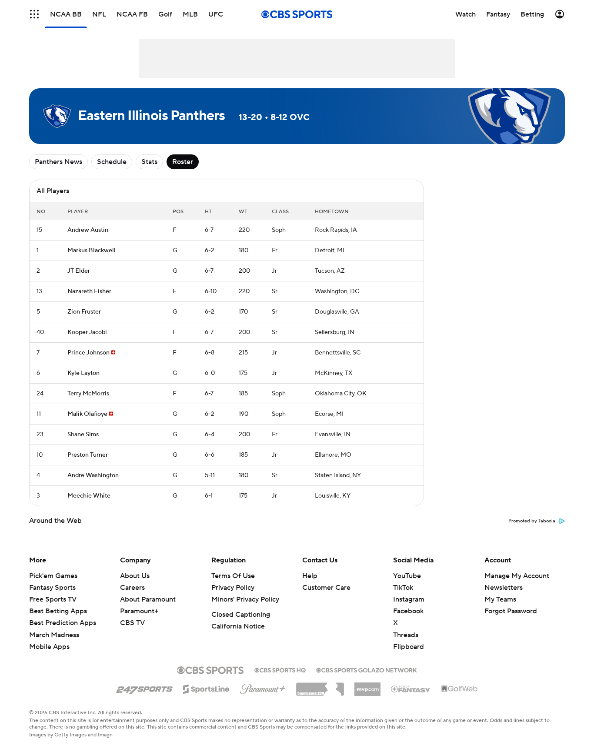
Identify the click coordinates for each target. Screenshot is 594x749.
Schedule (112, 161)
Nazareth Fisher (89, 291)
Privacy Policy (232, 587)
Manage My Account (516, 576)
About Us (135, 576)
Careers (132, 587)
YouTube (407, 576)
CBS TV (132, 623)
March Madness (54, 635)
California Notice (238, 626)
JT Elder (78, 271)
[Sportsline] (206, 687)
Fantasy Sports (52, 587)
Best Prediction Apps (62, 623)
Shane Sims (83, 434)
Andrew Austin (87, 230)
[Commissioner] (320, 686)
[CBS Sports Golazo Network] (366, 669)
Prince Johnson (88, 353)
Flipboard (408, 646)
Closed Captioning (240, 614)
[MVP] (367, 686)
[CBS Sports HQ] (280, 669)
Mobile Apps (49, 646)
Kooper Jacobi (87, 332)
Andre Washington (93, 475)
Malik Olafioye (87, 414)
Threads (405, 635)
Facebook (408, 611)
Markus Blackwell (91, 250)
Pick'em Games (53, 576)
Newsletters (503, 587)
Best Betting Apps (58, 611)
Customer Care (326, 587)
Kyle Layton (83, 373)
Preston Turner (87, 455)
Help (309, 576)
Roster (182, 161)
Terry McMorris (88, 394)
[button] (34, 14)
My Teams (500, 599)
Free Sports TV (53, 599)
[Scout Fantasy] (411, 688)
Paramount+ (139, 611)
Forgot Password (510, 611)
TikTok (403, 587)
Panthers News (58, 161)
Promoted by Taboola (531, 521)
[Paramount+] (263, 687)
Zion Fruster (84, 312)
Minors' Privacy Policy (245, 599)
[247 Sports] (144, 687)
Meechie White (88, 496)
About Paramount (148, 599)
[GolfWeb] (459, 689)
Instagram (408, 599)
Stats (149, 161)
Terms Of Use (233, 576)
